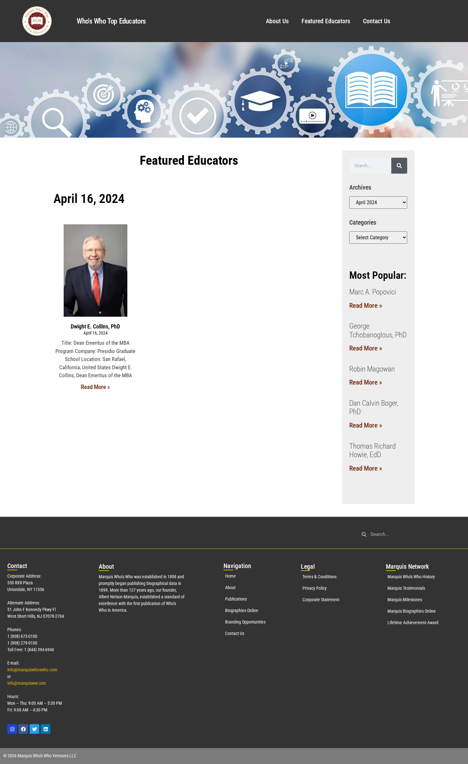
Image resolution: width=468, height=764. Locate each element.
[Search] (399, 166)
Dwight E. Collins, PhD (95, 326)
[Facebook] (23, 729)
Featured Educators (325, 21)
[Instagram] (12, 729)
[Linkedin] (45, 729)
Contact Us (376, 21)
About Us (277, 21)
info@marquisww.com (26, 683)
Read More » (95, 387)
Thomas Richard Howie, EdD (372, 450)
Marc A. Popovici (372, 292)
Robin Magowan (372, 369)
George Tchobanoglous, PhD (378, 330)
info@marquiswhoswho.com (32, 669)
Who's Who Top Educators (111, 21)
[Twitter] (34, 729)
